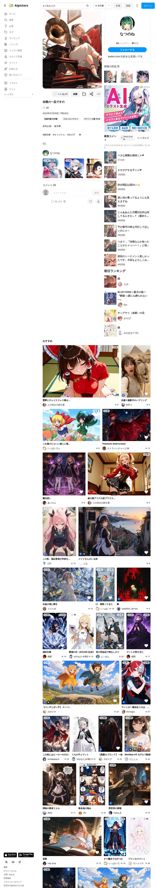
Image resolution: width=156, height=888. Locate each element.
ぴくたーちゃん (10, 871)
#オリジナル (59, 134)
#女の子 (71, 134)
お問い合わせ (9, 874)
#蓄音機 (46, 134)
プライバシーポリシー (13, 882)
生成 (118, 5)
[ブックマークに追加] (84, 94)
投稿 (128, 5)
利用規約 (7, 878)
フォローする (127, 49)
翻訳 (44, 143)
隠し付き (58, 201)
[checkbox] (52, 201)
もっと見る (141, 138)
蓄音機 (57, 126)
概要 (5, 867)
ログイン (148, 5)
